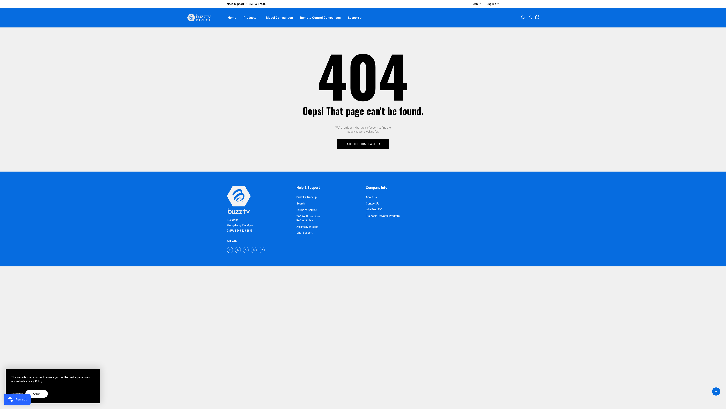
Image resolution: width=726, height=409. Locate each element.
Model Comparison (279, 18)
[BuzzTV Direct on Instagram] (246, 250)
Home (232, 18)
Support (353, 18)
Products (250, 18)
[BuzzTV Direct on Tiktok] (262, 250)
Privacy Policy (34, 381)
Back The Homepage (360, 144)
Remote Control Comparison (320, 18)
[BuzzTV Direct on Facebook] (230, 250)
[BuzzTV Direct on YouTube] (254, 250)
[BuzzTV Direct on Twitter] (238, 250)
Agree (36, 393)
